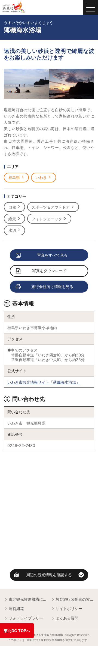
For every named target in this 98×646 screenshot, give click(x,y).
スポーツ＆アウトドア (51, 207)
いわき (41, 177)
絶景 (12, 219)
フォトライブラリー (26, 618)
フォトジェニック (47, 219)
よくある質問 (67, 618)
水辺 (12, 230)
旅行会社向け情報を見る (52, 286)
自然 (12, 207)
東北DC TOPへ (17, 630)
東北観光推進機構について (28, 599)
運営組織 (16, 608)
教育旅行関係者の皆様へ (75, 599)
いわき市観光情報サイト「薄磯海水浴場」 (43, 382)
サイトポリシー (69, 608)
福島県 (14, 177)
